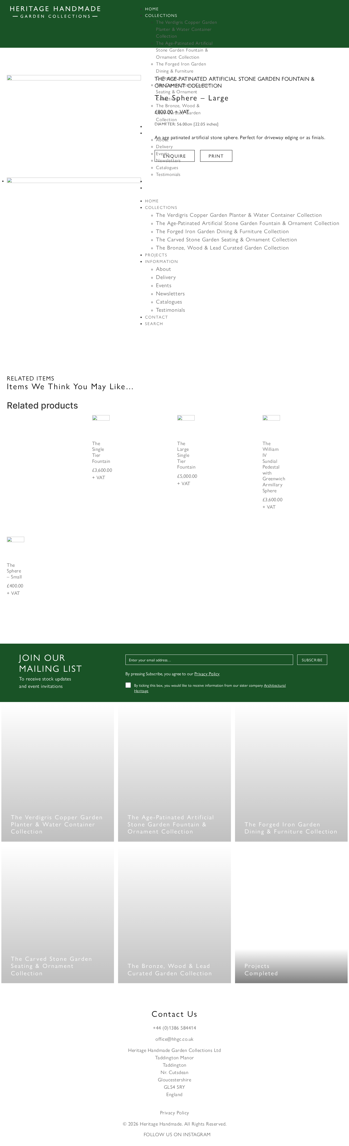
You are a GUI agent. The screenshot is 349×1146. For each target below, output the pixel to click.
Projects (156, 126)
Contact (156, 181)
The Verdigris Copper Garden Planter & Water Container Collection (186, 29)
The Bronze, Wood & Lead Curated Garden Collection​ (178, 112)
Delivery (164, 146)
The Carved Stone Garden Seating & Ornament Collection (183, 91)
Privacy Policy (207, 673)
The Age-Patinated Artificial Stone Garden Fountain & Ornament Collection (184, 50)
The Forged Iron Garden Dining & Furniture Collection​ (181, 70)
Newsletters (168, 160)
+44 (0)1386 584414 (174, 1027)
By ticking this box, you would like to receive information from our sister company (210, 687)
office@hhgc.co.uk (174, 1038)
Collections (161, 15)
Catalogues (167, 167)
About (162, 139)
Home (152, 8)
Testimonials (168, 174)
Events (162, 153)
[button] (236, 194)
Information (161, 133)
